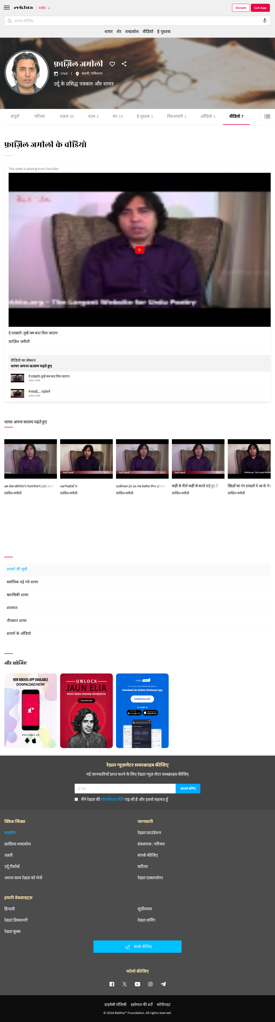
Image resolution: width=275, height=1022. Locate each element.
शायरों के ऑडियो (19, 633)
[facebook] (111, 984)
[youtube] (137, 984)
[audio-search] (264, 20)
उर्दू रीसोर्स (12, 866)
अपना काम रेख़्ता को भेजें (23, 878)
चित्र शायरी (176, 116)
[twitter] (124, 984)
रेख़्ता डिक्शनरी (16, 920)
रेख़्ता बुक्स (12, 931)
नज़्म (93, 116)
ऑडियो (207, 116)
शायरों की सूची (17, 569)
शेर (118, 116)
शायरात (12, 608)
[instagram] (150, 984)
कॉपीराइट (164, 1004)
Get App (260, 8)
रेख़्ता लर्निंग (146, 920)
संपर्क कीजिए (148, 855)
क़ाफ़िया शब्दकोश (17, 844)
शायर (108, 31)
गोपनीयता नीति (112, 799)
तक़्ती (8, 855)
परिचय (39, 116)
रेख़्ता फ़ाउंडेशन (149, 832)
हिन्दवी (9, 909)
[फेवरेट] (112, 63)
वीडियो (236, 116)
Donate (241, 8)
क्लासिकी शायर (17, 595)
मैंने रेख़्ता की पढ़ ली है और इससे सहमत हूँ (124, 799)
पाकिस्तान (97, 73)
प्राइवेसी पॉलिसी (115, 1004)
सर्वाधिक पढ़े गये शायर (22, 582)
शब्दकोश (132, 31)
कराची (85, 73)
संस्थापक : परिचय (151, 844)
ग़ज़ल (67, 116)
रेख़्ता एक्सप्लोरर (150, 878)
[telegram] (163, 984)
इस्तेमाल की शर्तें (142, 1004)
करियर (143, 866)
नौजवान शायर (17, 621)
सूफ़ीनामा (145, 909)
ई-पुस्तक (145, 116)
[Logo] (23, 8)
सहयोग (10, 832)
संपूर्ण (15, 116)
